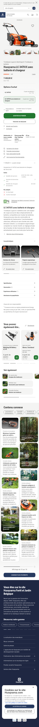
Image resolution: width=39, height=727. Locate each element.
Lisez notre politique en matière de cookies (16, 702)
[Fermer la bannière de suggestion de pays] (36, 2)
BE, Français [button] (9, 15)
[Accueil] (2, 15)
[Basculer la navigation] (37, 15)
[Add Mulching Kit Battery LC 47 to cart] (17, 357)
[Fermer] (33, 687)
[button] (33, 26)
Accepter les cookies (19, 706)
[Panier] (32, 15)
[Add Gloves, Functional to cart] (36, 357)
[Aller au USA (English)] (33, 8)
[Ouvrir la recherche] (28, 15)
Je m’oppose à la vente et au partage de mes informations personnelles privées (19, 711)
